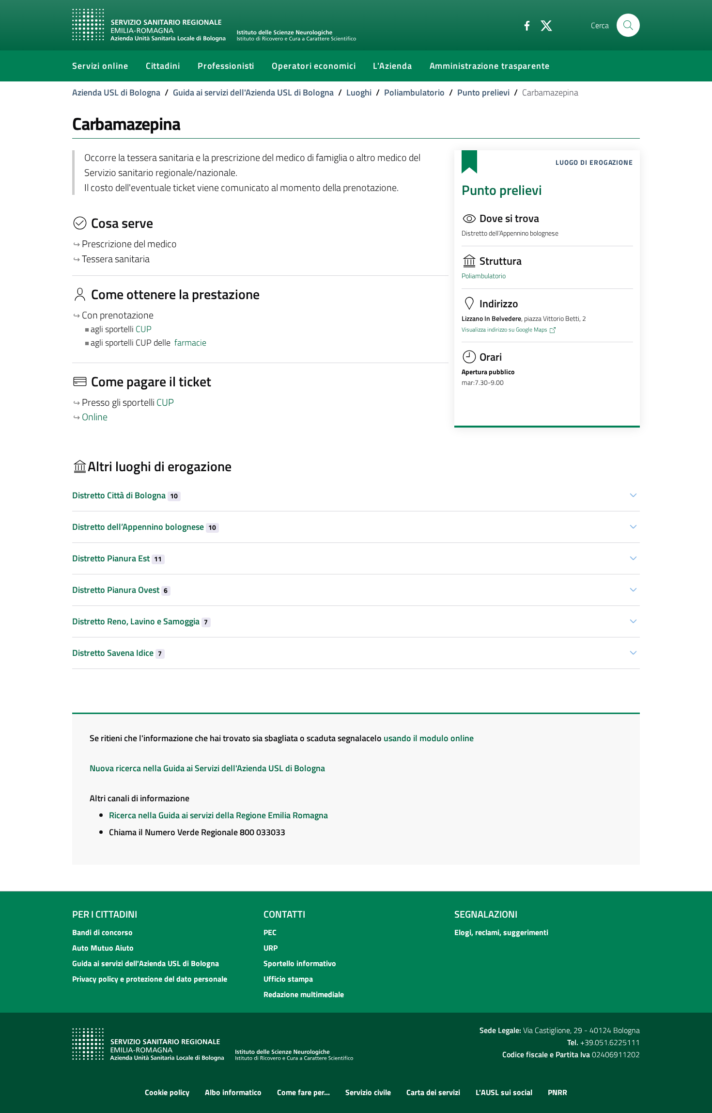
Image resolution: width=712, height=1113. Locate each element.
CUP (145, 328)
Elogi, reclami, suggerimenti (501, 932)
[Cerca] (628, 25)
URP (270, 948)
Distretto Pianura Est (117, 558)
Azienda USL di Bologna (116, 92)
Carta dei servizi (433, 1092)
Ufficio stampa (288, 979)
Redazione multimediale (303, 994)
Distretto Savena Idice (117, 652)
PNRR (557, 1092)
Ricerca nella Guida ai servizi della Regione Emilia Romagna (218, 815)
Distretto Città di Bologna (125, 495)
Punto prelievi (483, 92)
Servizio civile (368, 1092)
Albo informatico (233, 1092)
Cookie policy (167, 1092)
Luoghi (358, 92)
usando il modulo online (429, 738)
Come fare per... (303, 1092)
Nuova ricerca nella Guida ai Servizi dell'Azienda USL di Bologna (207, 768)
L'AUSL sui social (504, 1092)
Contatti (284, 914)
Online (95, 417)
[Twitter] (542, 25)
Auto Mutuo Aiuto (103, 948)
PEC (270, 932)
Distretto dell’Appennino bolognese (144, 526)
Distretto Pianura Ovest (120, 589)
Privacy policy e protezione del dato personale (149, 979)
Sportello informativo (299, 963)
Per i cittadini (104, 914)
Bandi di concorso (102, 932)
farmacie (190, 342)
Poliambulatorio (414, 92)
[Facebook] (523, 25)
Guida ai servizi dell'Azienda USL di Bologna (253, 92)
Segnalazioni (485, 914)
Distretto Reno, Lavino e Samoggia (140, 621)
